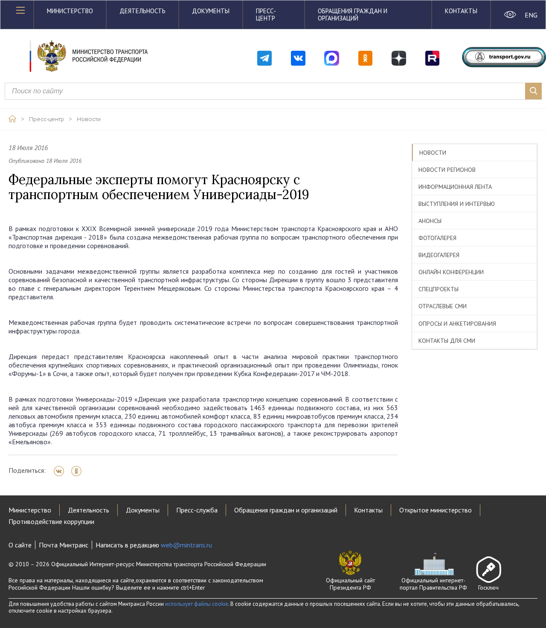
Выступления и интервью (456, 204)
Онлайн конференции (451, 272)
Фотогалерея (437, 238)
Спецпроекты (438, 289)
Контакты (461, 11)
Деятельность (142, 11)
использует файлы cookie (196, 604)
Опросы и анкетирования (457, 323)
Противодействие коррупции (51, 521)
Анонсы (429, 221)
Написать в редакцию (154, 545)
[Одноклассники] (79, 471)
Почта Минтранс (63, 545)
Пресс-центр (266, 14)
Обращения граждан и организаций (352, 14)
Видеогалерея (438, 255)
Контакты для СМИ (446, 340)
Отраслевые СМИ (442, 306)
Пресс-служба (197, 510)
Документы (210, 11)
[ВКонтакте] (62, 471)
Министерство (70, 11)
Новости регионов (447, 170)
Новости (89, 119)
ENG (531, 15)
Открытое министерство (435, 510)
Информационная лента (455, 187)
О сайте (20, 545)
